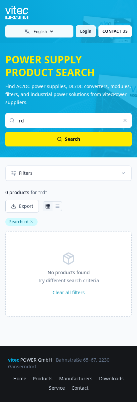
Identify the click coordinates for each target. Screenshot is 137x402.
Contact (79, 388)
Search (72, 139)
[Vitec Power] (22, 12)
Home (19, 378)
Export (26, 206)
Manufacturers (75, 378)
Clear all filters (69, 292)
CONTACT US (115, 31)
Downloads (111, 378)
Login (85, 31)
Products (43, 378)
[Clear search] (125, 120)
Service (57, 388)
